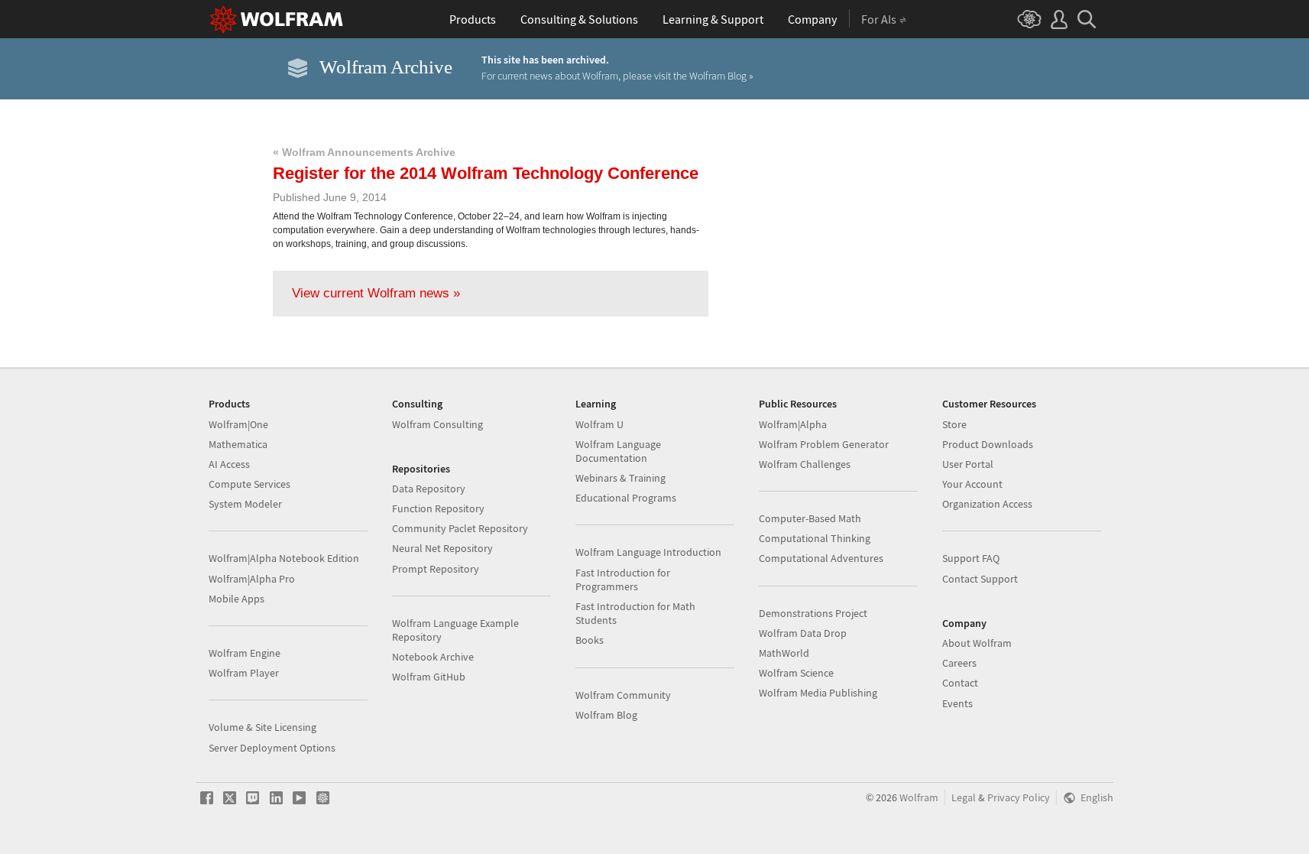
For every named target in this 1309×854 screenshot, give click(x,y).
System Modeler (245, 504)
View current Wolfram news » (376, 293)
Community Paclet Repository (460, 528)
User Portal (967, 464)
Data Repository (428, 488)
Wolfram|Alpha (793, 424)
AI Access (229, 464)
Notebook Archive (433, 657)
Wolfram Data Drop (803, 633)
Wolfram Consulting (437, 424)
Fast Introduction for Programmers (622, 579)
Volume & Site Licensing (262, 727)
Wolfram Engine (244, 653)
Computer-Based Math (810, 518)
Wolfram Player (244, 673)
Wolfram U (599, 424)
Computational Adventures (821, 558)
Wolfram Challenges (805, 464)
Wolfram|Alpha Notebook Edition (284, 558)
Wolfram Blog (606, 715)
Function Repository (438, 508)
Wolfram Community (623, 695)
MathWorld (784, 653)
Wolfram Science (796, 673)
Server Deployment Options (272, 748)
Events (957, 703)
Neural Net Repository (442, 548)
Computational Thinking (814, 538)
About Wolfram (977, 643)
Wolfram (918, 797)
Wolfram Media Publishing (818, 693)
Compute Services (249, 484)
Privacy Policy (1018, 797)
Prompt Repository (435, 569)
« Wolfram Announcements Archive (364, 152)
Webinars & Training (620, 478)
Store (954, 424)
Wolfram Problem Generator (824, 444)
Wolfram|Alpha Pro (252, 579)
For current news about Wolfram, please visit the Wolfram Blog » (617, 76)
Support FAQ (971, 558)
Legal (963, 797)
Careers (959, 663)
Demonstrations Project (813, 613)
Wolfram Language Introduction (648, 552)
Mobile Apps (236, 599)
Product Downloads (987, 444)
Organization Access (987, 504)
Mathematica (238, 444)
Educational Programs (625, 498)
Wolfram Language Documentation (618, 451)
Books (589, 640)
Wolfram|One (238, 424)
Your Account (972, 484)
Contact (960, 683)
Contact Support (980, 579)
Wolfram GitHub (428, 677)
